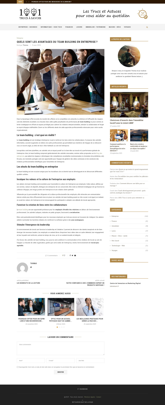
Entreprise (20, 38)
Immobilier (130, 226)
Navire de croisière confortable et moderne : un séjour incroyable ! (139, 146)
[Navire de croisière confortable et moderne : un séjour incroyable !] (139, 135)
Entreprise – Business (28, 27)
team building (23, 210)
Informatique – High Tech (51, 27)
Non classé (130, 241)
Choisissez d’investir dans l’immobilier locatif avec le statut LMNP (126, 121)
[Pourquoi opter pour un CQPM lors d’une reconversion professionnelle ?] (31, 307)
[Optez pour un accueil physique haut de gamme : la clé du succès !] (60, 307)
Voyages (127, 27)
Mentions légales (89, 397)
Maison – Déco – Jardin (130, 236)
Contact (98, 397)
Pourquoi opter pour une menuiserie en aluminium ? (52, 2)
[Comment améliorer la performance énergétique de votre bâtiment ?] (119, 135)
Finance (130, 221)
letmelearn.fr (114, 286)
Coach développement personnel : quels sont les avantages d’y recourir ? (128, 192)
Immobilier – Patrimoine (96, 27)
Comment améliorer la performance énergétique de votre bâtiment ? (118, 147)
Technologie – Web (130, 246)
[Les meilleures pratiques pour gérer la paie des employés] (89, 307)
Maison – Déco (115, 27)
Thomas (25, 45)
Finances (69, 27)
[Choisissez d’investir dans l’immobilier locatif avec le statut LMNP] (129, 104)
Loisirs (79, 27)
